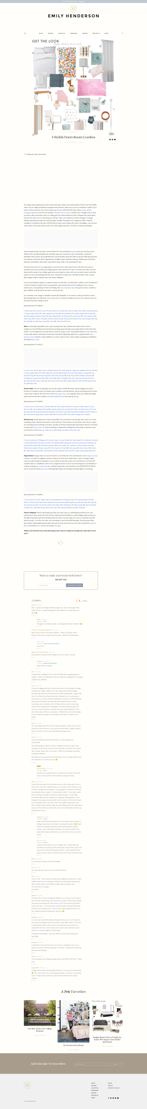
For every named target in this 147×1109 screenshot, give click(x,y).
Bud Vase (39, 406)
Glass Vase (67, 451)
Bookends (39, 412)
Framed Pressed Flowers (61, 319)
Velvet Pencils (59, 375)
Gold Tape (29, 381)
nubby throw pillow (51, 430)
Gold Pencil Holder (78, 443)
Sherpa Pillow (49, 406)
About (110, 1085)
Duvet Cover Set (30, 370)
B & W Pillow (93, 370)
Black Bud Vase (89, 502)
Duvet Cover (41, 311)
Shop (106, 33)
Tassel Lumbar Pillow (32, 313)
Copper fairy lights (44, 466)
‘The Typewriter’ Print (58, 448)
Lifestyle (61, 33)
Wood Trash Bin (58, 414)
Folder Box (60, 321)
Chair (51, 321)
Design (50, 33)
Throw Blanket (66, 313)
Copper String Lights (81, 451)
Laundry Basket (79, 313)
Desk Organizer (89, 316)
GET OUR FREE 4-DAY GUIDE (74, 585)
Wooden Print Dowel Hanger (81, 319)
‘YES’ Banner (67, 505)
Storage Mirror (45, 507)
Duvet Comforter (31, 440)
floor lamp (35, 339)
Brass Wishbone (56, 499)
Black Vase (33, 383)
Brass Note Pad (72, 375)
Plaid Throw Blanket (46, 502)
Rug (25, 316)
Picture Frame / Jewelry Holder (59, 440)
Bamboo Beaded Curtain (38, 316)
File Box (93, 412)
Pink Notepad (53, 316)
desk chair (44, 469)
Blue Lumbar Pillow (32, 373)
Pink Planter (52, 311)
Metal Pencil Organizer (43, 375)
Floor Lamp (42, 321)
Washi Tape (27, 319)
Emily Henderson (41, 1035)
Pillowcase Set (30, 311)
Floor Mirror (52, 381)
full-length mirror (61, 394)
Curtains (55, 373)
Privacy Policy (114, 1088)
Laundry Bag (70, 381)
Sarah (45, 621)
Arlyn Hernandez (71, 142)
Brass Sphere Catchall (81, 373)
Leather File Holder (53, 505)
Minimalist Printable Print (79, 412)
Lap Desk (55, 313)
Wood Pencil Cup (29, 505)
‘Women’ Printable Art (42, 319)
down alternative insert (68, 288)
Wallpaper (42, 440)
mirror (38, 526)
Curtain (90, 313)
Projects (96, 33)
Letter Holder (62, 445)
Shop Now (82, 1)
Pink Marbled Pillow (31, 443)
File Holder (34, 445)
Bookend (66, 443)
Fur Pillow (86, 440)
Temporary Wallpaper (79, 370)
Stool (93, 451)
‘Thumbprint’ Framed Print (32, 378)
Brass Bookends (60, 502)
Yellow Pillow (45, 373)
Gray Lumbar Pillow (63, 406)
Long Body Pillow (82, 499)
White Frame (49, 378)
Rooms (85, 33)
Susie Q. (45, 819)
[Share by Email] (115, 139)
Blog (41, 33)
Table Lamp (45, 313)
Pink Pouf (81, 381)
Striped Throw (66, 373)
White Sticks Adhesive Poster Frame (36, 448)
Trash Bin (46, 451)
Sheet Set (42, 370)
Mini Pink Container (47, 445)
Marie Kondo (38, 427)
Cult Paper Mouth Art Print (84, 378)
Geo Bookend (65, 316)
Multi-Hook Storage (33, 451)
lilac (89, 332)
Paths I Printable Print (64, 378)
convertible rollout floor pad (70, 430)
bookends (61, 396)
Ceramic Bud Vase (65, 311)
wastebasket (51, 396)
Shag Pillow (93, 311)
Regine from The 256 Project (50, 663)
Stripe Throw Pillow (80, 311)
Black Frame (78, 505)
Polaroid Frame (69, 499)
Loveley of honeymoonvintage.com (52, 643)
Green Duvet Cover (31, 499)
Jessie (45, 770)
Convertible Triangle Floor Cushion (37, 414)
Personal (73, 33)
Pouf (69, 321)
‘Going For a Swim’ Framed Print (80, 445)
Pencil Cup (76, 316)
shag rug (41, 430)
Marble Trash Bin (85, 375)
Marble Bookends (53, 370)
